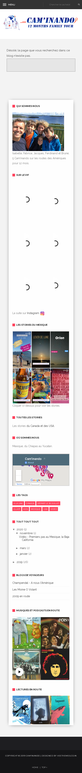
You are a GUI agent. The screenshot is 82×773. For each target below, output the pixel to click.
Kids (25, 509)
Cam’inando (33, 755)
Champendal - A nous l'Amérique (32, 582)
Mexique (35, 509)
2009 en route (21, 596)
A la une (18, 503)
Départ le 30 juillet (48, 503)
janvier (24, 553)
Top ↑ (44, 767)
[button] (10, 5)
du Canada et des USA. (41, 425)
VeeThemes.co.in (67, 755)
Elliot (17, 509)
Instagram (33, 313)
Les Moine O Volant (24, 589)
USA (45, 509)
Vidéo (54, 509)
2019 (20, 562)
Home (35, 767)
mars (23, 548)
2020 (20, 529)
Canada (30, 503)
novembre (26, 533)
